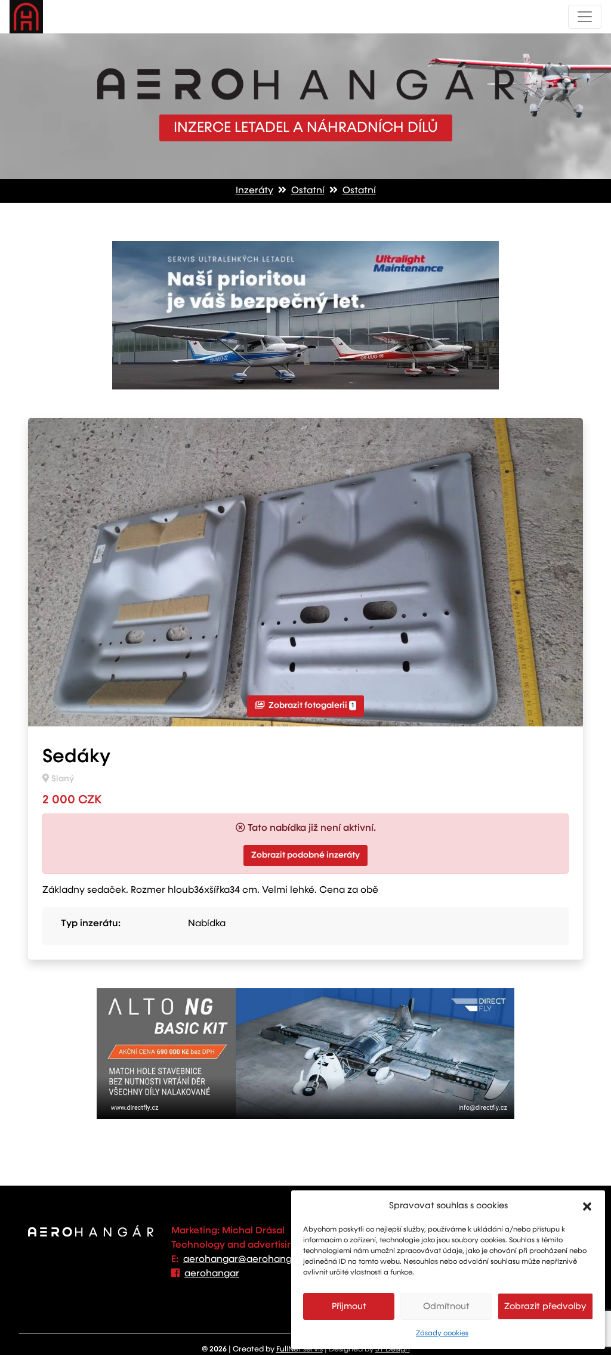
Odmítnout (446, 1306)
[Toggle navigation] (584, 17)
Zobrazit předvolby (545, 1306)
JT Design (392, 1349)
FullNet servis (299, 1349)
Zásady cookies (442, 1333)
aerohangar (211, 1274)
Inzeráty (254, 191)
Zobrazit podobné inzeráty (305, 855)
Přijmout (349, 1306)
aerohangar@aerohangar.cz (248, 1259)
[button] (587, 1206)
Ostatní (308, 191)
